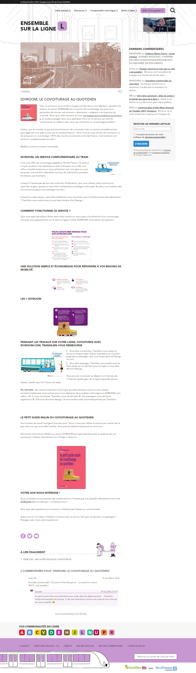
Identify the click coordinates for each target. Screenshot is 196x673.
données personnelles (155, 137)
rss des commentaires (111, 646)
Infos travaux (61, 10)
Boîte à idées (128, 10)
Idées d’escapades (151, 10)
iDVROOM (26, 501)
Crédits (68, 646)
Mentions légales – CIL (46, 646)
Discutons (79, 10)
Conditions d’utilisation (161, 152)
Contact (25, 646)
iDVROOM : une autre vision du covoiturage (47, 559)
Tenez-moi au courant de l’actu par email (155, 656)
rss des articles (85, 646)
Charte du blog (136, 646)
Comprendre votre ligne (103, 10)
